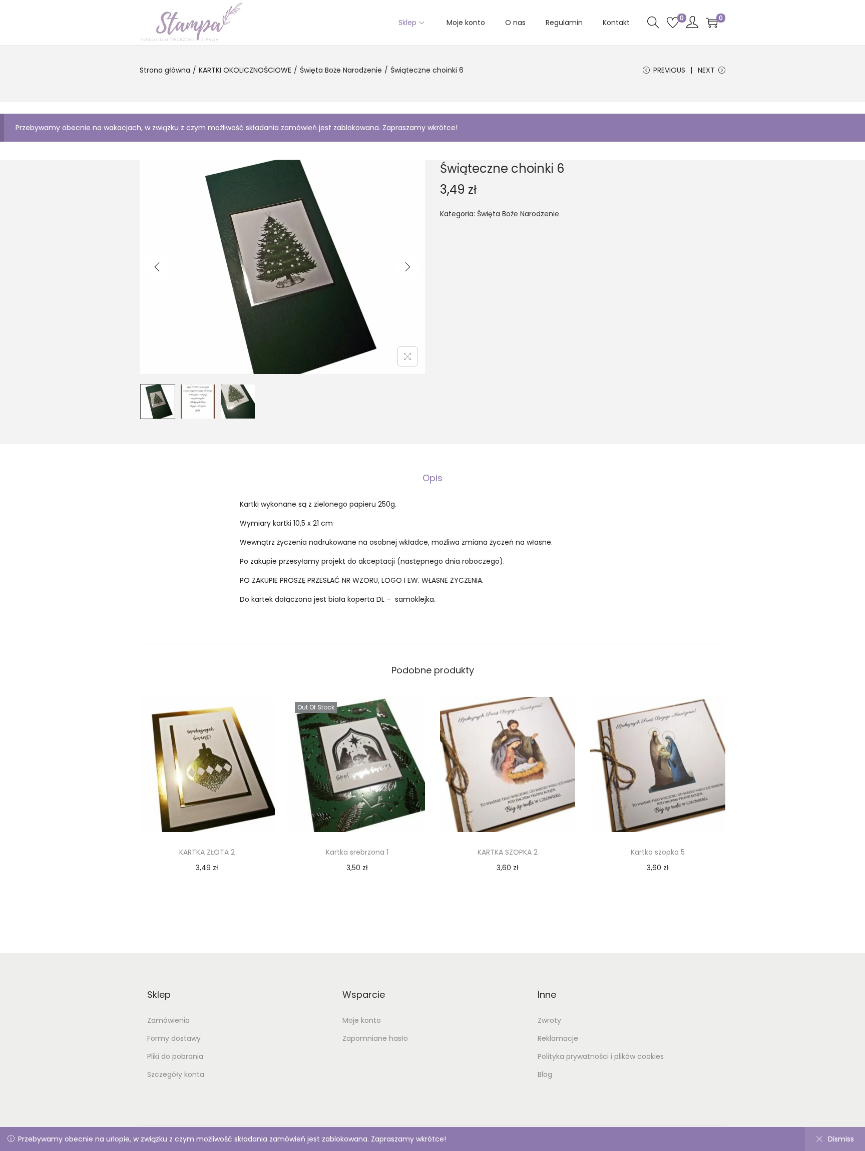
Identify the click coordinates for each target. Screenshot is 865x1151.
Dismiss (841, 1139)
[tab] (432, 478)
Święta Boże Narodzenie (341, 70)
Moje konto (361, 1020)
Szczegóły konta (175, 1074)
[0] (673, 23)
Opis (432, 478)
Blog (545, 1074)
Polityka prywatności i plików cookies (601, 1056)
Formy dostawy (174, 1038)
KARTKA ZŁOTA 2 (207, 852)
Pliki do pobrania (175, 1056)
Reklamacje (558, 1038)
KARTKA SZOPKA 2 (508, 852)
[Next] (407, 266)
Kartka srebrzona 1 (357, 852)
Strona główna (165, 70)
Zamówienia (168, 1020)
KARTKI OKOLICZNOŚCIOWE (245, 70)
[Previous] (157, 266)
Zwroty (549, 1020)
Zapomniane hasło (375, 1038)
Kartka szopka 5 (658, 852)
